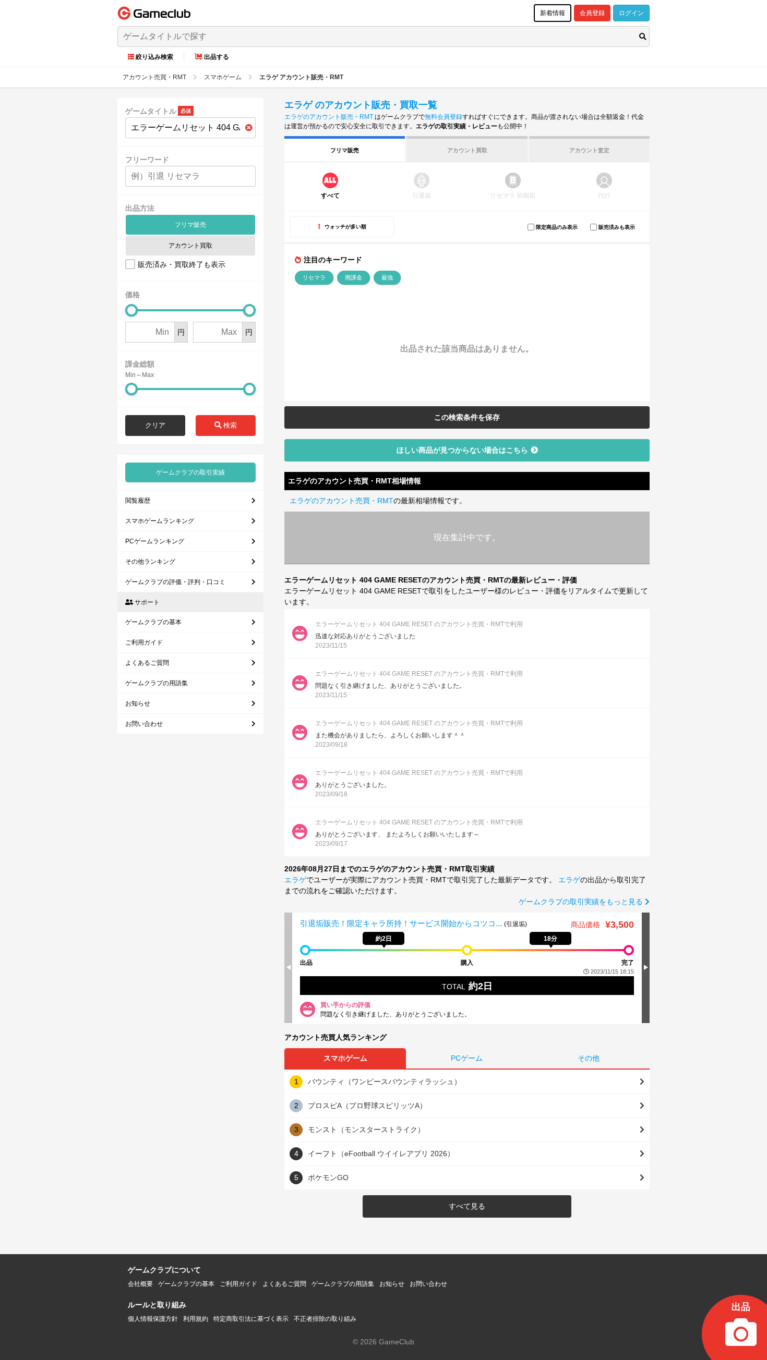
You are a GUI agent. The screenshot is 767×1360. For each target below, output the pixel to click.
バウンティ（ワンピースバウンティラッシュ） (384, 1081)
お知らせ (137, 703)
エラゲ (295, 880)
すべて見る (467, 1206)
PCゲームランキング (154, 541)
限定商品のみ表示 (557, 227)
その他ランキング (150, 561)
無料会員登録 (443, 116)
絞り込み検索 (154, 56)
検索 (229, 425)
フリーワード (147, 159)
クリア (155, 425)
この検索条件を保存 (467, 417)
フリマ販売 (190, 224)
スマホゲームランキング (159, 521)
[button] (646, 967)
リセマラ (314, 277)
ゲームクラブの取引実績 (190, 472)
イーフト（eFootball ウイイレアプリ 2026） (381, 1153)
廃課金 (353, 277)
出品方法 (139, 208)
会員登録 (592, 13)
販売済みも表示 (616, 227)
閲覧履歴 (137, 500)
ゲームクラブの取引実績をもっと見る (582, 901)
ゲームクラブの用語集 (156, 683)
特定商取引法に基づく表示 (251, 1318)
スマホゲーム (345, 1058)
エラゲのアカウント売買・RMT (341, 500)
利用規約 (195, 1318)
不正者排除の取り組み (325, 1318)
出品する (216, 56)
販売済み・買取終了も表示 (181, 264)
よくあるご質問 (147, 662)
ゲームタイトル (150, 111)
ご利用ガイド (144, 642)
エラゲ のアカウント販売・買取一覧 (360, 105)
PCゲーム (467, 1058)
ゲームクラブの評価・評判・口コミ (175, 582)
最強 (387, 277)
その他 (589, 1058)
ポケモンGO (328, 1177)
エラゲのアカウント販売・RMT (328, 116)
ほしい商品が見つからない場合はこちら (462, 450)
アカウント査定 (589, 150)
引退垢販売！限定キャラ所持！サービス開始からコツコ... (402, 923)
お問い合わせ (144, 723)
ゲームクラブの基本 (153, 622)
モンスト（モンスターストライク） (366, 1129)
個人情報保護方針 (153, 1318)
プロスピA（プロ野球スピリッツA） (367, 1105)
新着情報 (552, 13)
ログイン (631, 13)
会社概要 (140, 1284)
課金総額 (139, 364)
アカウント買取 (190, 245)
